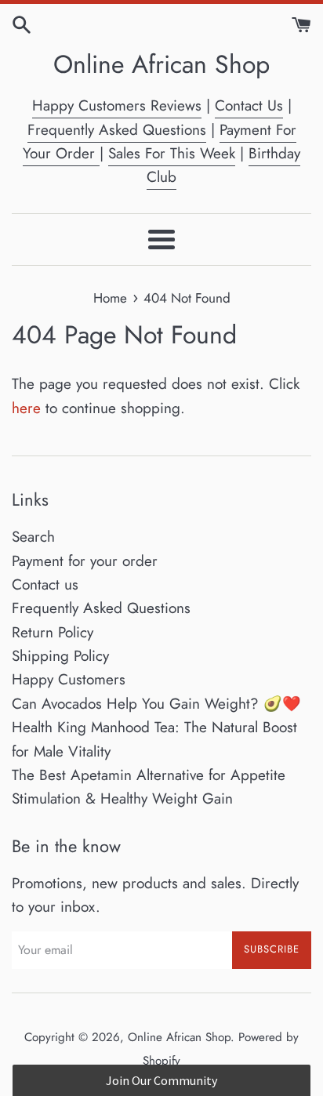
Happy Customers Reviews (116, 105)
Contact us (45, 584)
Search (33, 536)
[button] (161, 1080)
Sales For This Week (171, 153)
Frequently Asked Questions (116, 129)
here (26, 408)
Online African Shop (161, 64)
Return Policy (52, 632)
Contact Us (249, 105)
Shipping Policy (60, 655)
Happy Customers (68, 679)
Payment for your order (85, 561)
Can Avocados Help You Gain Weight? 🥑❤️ (156, 703)
